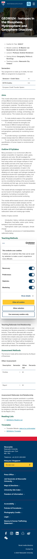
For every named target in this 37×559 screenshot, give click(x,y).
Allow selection (18, 308)
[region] (18, 377)
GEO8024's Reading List (14, 420)
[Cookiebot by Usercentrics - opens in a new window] (26, 243)
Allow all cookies (18, 302)
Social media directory (25, 545)
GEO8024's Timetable (13, 431)
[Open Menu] (34, 4)
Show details (26, 296)
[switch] (32, 274)
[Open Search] (29, 4)
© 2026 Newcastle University (23, 553)
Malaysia (7, 461)
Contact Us (29, 549)
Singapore (16, 461)
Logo (3, 3)
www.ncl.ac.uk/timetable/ (27, 428)
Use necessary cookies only (18, 314)
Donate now (10, 465)
